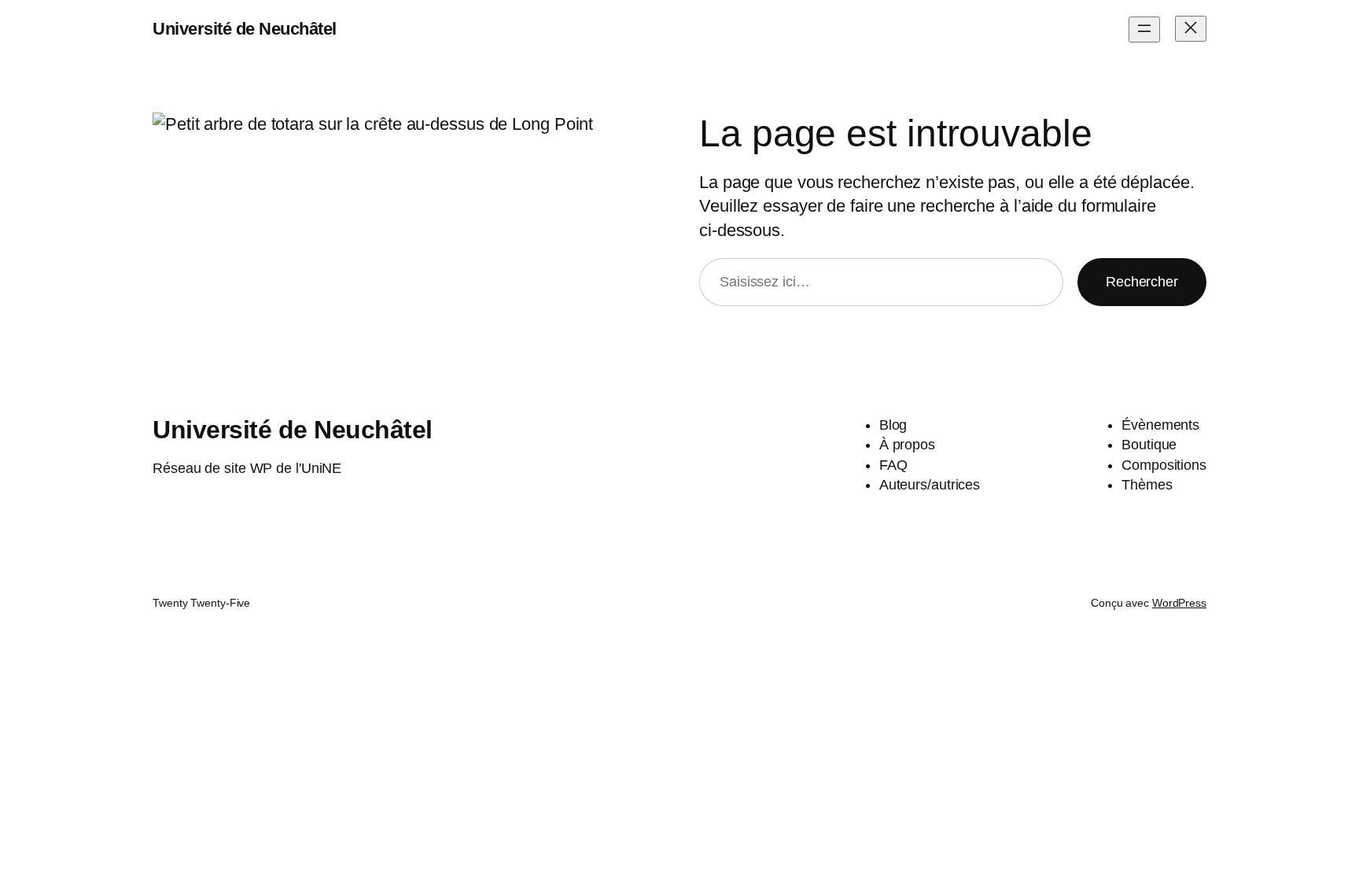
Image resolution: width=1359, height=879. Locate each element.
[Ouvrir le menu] (1144, 29)
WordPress (1179, 602)
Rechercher (1142, 282)
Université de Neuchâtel (245, 29)
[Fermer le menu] (1190, 29)
